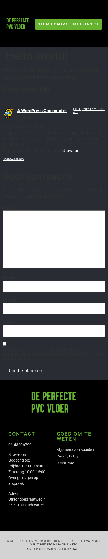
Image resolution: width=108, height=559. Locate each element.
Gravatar (70, 150)
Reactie (12, 207)
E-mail (11, 300)
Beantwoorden (13, 159)
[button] (97, 14)
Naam (11, 278)
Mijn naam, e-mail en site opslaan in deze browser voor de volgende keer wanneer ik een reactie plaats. (52, 354)
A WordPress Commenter (42, 110)
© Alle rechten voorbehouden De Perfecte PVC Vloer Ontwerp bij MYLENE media (54, 542)
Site (7, 322)
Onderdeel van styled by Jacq (54, 549)
